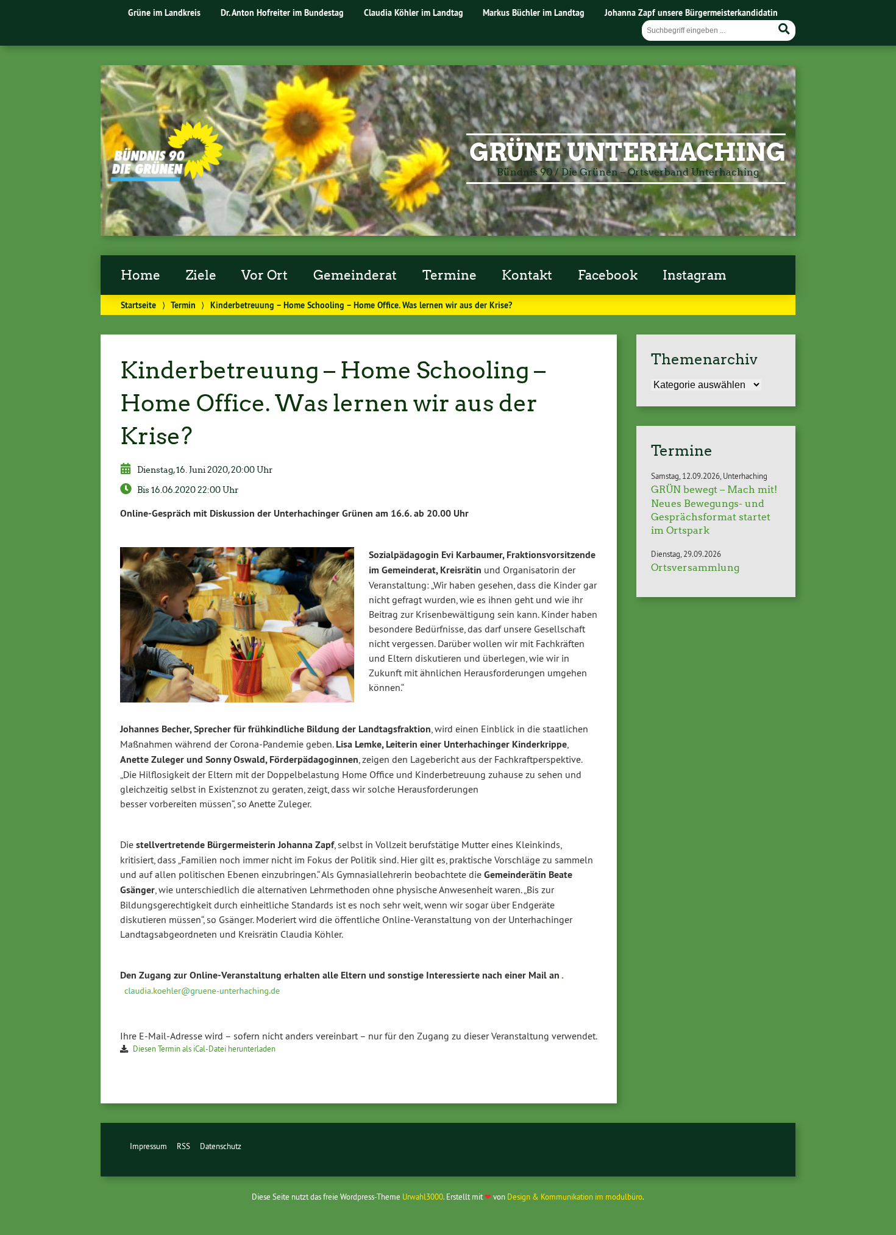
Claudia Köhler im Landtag (413, 12)
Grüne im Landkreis (164, 12)
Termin (183, 305)
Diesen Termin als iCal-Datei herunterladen (204, 1048)
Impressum (148, 1146)
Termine (449, 275)
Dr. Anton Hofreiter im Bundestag (282, 12)
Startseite (138, 305)
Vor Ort (264, 275)
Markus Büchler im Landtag (534, 12)
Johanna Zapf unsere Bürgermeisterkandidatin (691, 12)
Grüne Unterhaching (627, 152)
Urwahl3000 (422, 1196)
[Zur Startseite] (166, 178)
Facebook (608, 275)
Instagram (695, 275)
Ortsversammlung (695, 567)
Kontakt (527, 275)
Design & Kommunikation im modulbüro (574, 1196)
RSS (183, 1146)
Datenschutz (220, 1146)
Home (140, 275)
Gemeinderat (355, 275)
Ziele (201, 275)
